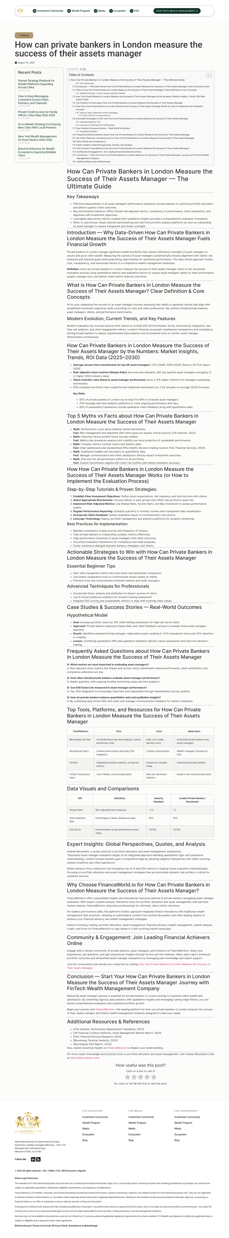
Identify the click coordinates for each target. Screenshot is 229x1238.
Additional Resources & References (93, 161)
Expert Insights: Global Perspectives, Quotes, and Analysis (104, 145)
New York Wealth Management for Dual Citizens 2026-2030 (37, 138)
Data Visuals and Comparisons (91, 141)
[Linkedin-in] (33, 1159)
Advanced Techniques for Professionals (97, 125)
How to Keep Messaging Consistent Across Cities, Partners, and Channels (33, 100)
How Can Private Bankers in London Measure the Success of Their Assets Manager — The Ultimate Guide (128, 80)
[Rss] (38, 1159)
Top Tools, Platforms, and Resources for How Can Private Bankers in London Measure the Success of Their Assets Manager (135, 138)
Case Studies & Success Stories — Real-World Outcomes (103, 128)
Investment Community (95, 1117)
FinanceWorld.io (105, 1009)
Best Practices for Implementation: (97, 115)
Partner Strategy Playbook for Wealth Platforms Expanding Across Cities (36, 84)
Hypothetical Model (88, 131)
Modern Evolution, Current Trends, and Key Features (102, 93)
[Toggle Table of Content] (207, 75)
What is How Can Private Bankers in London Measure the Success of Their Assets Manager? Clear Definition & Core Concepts (136, 90)
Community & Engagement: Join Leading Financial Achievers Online (109, 151)
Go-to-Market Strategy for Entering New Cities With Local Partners (39, 126)
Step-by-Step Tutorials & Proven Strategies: (99, 113)
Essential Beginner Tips (90, 122)
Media (85, 1128)
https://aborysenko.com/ (84, 1057)
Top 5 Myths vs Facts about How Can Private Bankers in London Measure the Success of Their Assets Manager (129, 103)
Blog (84, 1140)
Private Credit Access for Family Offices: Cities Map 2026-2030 (37, 113)
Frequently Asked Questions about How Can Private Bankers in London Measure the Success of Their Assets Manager (133, 134)
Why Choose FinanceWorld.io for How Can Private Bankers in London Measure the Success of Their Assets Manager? (133, 148)
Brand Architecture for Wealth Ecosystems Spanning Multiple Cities (37, 152)
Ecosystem (88, 1134)
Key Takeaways (87, 83)
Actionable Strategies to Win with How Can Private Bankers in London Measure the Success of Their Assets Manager (132, 118)
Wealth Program (91, 1122)
